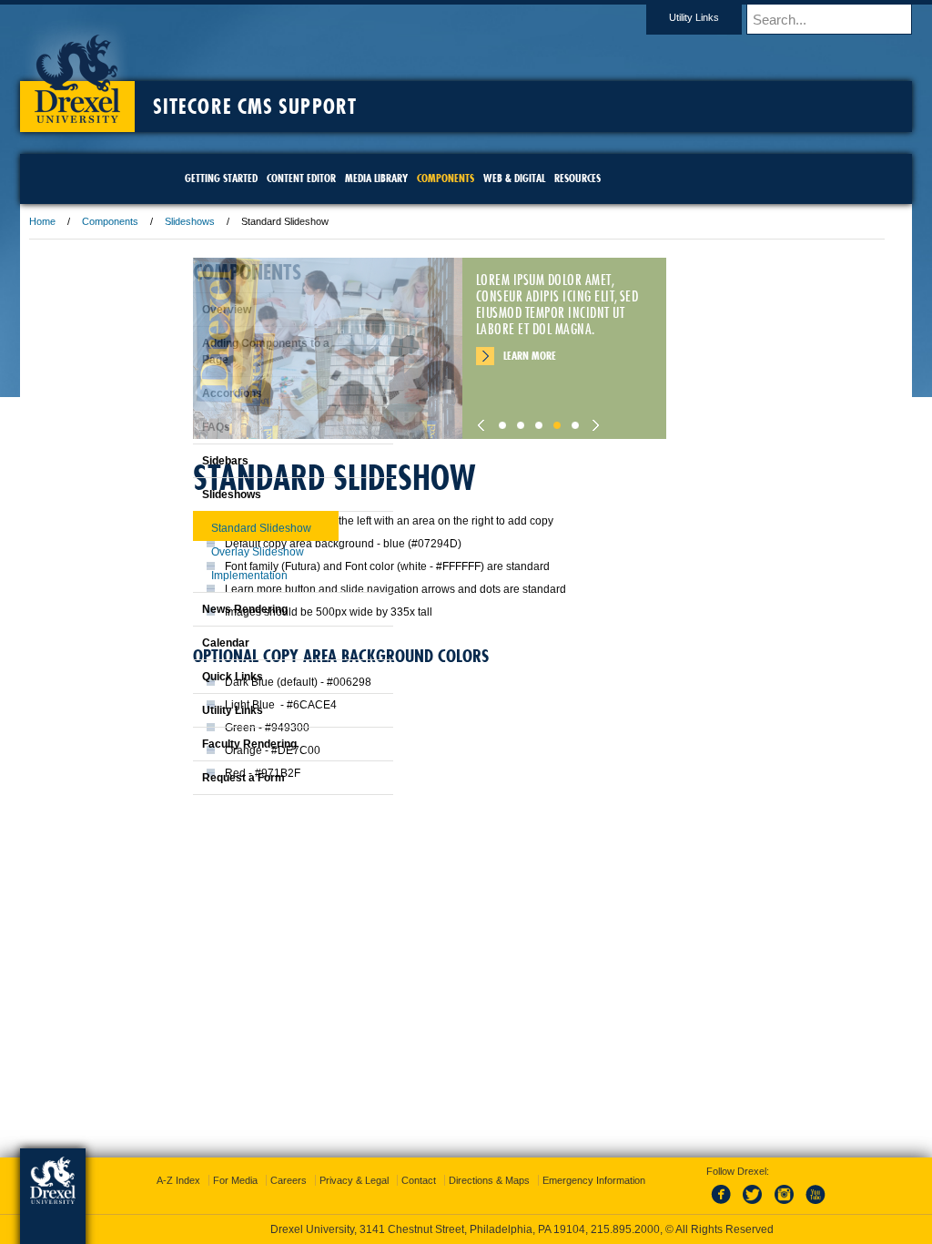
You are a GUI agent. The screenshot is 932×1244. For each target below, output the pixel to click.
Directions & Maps (596, 1180)
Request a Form (198, 777)
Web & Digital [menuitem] (514, 178)
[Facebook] (706, 1204)
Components (228, 221)
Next (712, 420)
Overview (181, 309)
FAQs (171, 427)
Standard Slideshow (216, 528)
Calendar (180, 643)
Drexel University (195, 73)
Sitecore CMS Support (373, 106)
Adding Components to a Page (220, 351)
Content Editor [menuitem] (301, 178)
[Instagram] (766, 1204)
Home (160, 221)
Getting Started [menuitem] (221, 178)
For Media (342, 1180)
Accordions (187, 393)
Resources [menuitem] (577, 178)
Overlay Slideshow (212, 552)
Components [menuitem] (445, 178)
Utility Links (576, 17)
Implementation (204, 575)
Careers (396, 1180)
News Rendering (199, 609)
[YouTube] (796, 1204)
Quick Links (187, 676)
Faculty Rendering (204, 744)
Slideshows (308, 221)
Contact (526, 1180)
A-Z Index (286, 1180)
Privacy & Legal (461, 1180)
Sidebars (180, 460)
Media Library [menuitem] (376, 178)
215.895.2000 (625, 1229)
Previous (602, 420)
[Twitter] (736, 1204)
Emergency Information (451, 1198)
